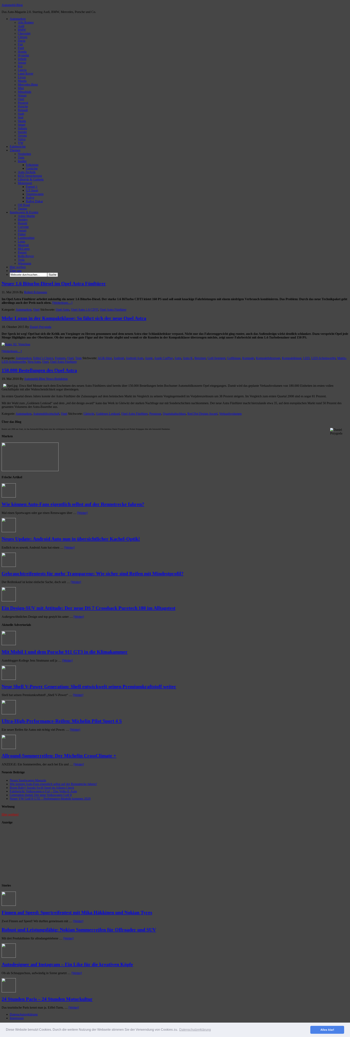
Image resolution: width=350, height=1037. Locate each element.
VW (20, 143)
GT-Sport (32, 190)
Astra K (188, 358)
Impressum (17, 1018)
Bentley (23, 219)
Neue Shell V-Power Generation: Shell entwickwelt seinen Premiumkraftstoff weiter (89, 686)
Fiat (20, 44)
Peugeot (23, 102)
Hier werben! (10, 814)
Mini (21, 88)
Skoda (22, 121)
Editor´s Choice (43, 358)
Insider (22, 161)
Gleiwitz (88, 413)
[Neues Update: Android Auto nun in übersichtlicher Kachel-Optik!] (9, 531)
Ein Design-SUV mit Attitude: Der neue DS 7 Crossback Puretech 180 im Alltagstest (88, 608)
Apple (149, 358)
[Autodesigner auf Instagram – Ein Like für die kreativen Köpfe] (9, 956)
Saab (21, 113)
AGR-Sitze (105, 358)
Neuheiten (24, 154)
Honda (22, 51)
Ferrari (22, 230)
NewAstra (34, 361)
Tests (21, 157)
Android (118, 358)
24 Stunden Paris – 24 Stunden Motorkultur (47, 999)
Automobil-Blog (12, 5)
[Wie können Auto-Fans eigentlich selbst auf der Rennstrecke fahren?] (9, 496)
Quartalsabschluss (174, 413)
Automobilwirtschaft (46, 413)
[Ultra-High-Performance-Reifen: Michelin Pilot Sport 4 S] (9, 713)
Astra (177, 358)
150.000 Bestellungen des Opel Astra (39, 370)
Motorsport (25, 183)
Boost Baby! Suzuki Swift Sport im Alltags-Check (42, 787)
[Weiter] (82, 513)
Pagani (22, 252)
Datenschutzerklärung (24, 1014)
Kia (20, 66)
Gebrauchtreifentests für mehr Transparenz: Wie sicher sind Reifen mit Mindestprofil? (93, 573)
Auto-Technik (27, 172)
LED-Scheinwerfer (323, 358)
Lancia (22, 70)
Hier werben (18, 267)
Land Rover (25, 73)
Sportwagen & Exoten (24, 212)
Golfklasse (234, 358)
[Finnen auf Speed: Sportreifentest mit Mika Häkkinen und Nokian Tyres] (9, 904)
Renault (23, 110)
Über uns (15, 270)
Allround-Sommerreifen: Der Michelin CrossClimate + (59, 755)
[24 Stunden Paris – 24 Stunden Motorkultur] (9, 991)
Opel (21, 99)
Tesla (21, 259)
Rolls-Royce (26, 256)
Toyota (22, 135)
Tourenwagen (35, 194)
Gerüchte (32, 168)
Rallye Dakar (34, 201)
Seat (20, 117)
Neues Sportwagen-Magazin (28, 780)
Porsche (23, 106)
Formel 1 (31, 186)
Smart (21, 124)
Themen (15, 150)
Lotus (21, 241)
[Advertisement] (32, 854)
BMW (22, 29)
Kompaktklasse (292, 358)
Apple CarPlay (163, 358)
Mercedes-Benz (28, 84)
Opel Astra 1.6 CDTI (84, 309)
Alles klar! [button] (327, 1029)
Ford (21, 48)
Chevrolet (24, 33)
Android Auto (134, 358)
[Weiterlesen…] (62, 302)
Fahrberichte (18, 146)
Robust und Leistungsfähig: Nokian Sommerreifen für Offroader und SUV (79, 929)
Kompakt (248, 358)
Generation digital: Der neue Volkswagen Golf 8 (41, 795)
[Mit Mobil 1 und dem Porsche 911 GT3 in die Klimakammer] (9, 644)
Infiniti (22, 59)
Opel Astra (62, 309)
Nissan (22, 95)
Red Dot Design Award (202, 413)
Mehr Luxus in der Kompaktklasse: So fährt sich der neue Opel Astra (74, 318)
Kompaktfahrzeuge (268, 358)
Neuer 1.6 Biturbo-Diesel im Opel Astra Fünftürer (54, 283)
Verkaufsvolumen (230, 413)
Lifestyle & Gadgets (31, 179)
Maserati (23, 245)
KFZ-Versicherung (30, 175)
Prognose (155, 413)
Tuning (22, 208)
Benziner (200, 358)
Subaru (22, 128)
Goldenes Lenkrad (108, 413)
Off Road (24, 205)
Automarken (18, 18)
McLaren (24, 248)
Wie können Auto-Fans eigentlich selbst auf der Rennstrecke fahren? (73, 504)
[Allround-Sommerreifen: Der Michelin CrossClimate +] (9, 748)
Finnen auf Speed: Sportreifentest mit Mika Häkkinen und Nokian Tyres (77, 912)
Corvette (23, 227)
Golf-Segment (216, 358)
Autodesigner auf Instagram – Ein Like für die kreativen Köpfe (67, 964)
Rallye (30, 197)
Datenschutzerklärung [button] (195, 1029)
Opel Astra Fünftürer (113, 309)
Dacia (21, 40)
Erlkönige (32, 165)
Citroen (22, 37)
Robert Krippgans (35, 292)
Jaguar (22, 62)
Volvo (22, 139)
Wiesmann (24, 263)
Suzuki (22, 132)
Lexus (22, 77)
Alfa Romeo (26, 22)
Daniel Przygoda (40, 327)
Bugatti (22, 223)
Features (60, 358)
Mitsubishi (24, 91)
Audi (21, 26)
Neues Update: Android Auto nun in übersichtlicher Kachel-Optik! (71, 539)
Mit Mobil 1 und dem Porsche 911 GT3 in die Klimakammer (65, 651)
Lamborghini (26, 238)
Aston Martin (26, 216)
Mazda (22, 81)
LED (306, 358)
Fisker (22, 234)
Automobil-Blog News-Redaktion (46, 378)
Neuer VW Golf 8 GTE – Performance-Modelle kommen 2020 (50, 798)
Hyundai (23, 55)
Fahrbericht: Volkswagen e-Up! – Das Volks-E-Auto (43, 791)
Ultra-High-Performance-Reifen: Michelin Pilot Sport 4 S (62, 721)
